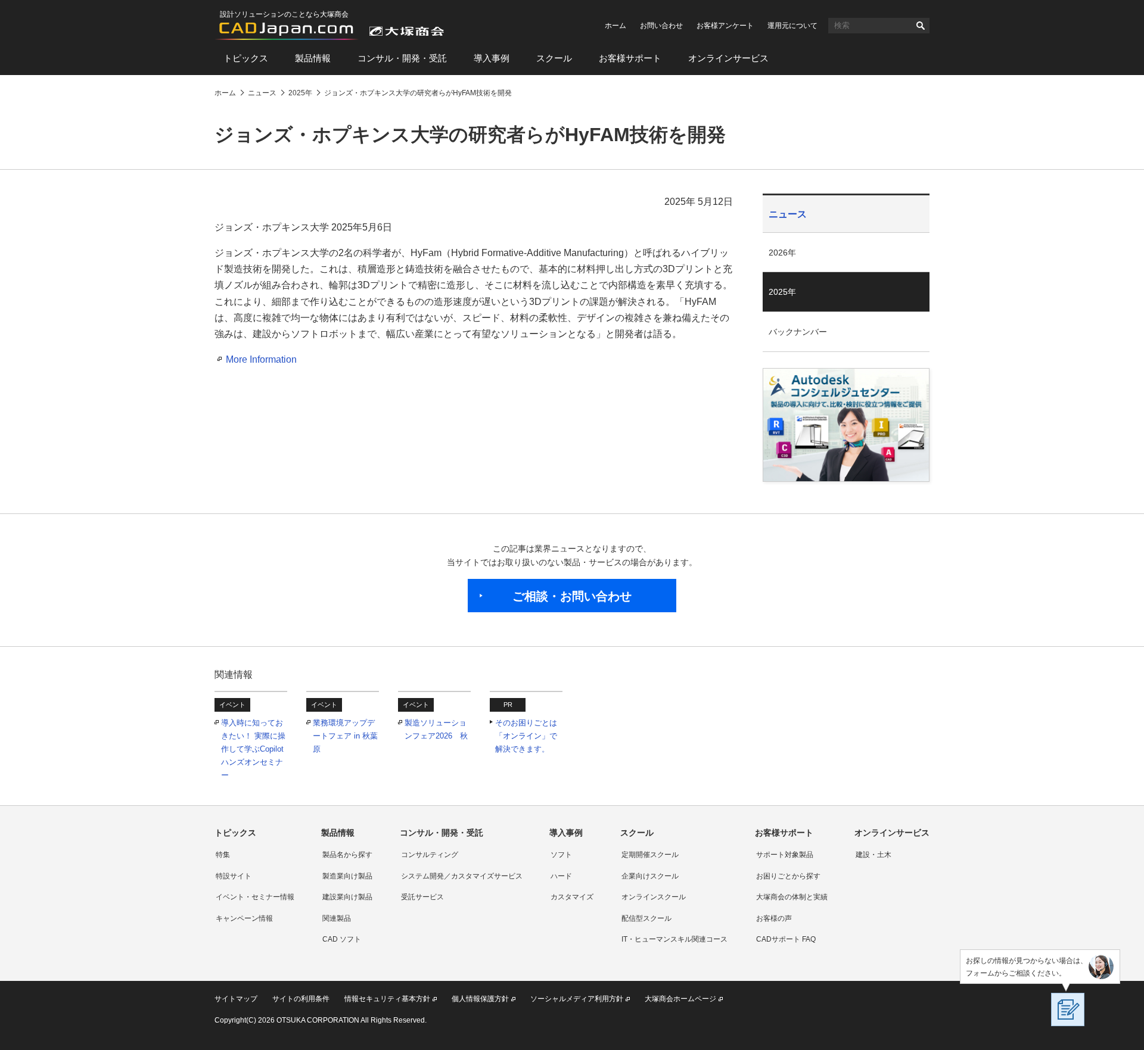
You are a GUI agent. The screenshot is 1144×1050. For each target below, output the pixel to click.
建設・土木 (873, 854)
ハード (561, 876)
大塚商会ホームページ (680, 999)
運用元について (792, 25)
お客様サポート (630, 58)
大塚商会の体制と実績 (792, 897)
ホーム (615, 25)
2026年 (782, 252)
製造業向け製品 (347, 876)
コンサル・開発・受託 (402, 58)
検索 (921, 25)
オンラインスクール (653, 897)
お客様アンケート (725, 25)
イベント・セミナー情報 (255, 897)
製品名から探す (347, 854)
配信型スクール (646, 918)
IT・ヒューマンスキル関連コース (674, 939)
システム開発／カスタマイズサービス (462, 876)
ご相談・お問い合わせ (572, 596)
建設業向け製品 (347, 897)
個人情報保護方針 (480, 999)
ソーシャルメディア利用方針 (576, 999)
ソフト (561, 854)
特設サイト (233, 876)
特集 (223, 854)
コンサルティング (429, 854)
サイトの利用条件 (300, 999)
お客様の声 (774, 918)
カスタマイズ (572, 897)
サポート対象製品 (784, 854)
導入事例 (491, 58)
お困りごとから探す (788, 876)
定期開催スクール (650, 854)
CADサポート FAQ (786, 939)
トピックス (245, 58)
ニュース (788, 214)
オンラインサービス (728, 58)
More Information (261, 359)
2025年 (782, 292)
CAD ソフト (341, 939)
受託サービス (422, 897)
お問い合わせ (661, 25)
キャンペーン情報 (244, 918)
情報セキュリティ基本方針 (387, 999)
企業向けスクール (650, 876)
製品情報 (313, 58)
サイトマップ (235, 999)
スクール (554, 58)
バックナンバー (798, 332)
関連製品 (336, 918)
